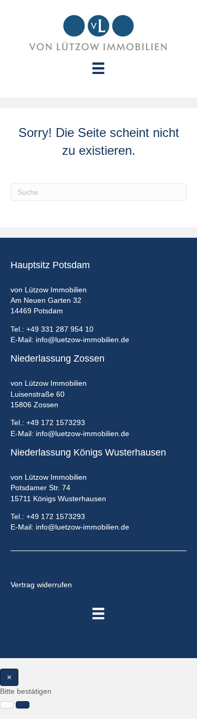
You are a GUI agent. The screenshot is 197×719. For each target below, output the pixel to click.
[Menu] (98, 68)
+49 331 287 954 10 (60, 329)
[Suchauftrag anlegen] (22, 705)
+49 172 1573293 (55, 422)
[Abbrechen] (7, 705)
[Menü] (98, 613)
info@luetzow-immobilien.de (82, 339)
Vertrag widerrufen (41, 584)
